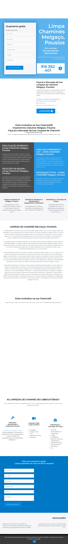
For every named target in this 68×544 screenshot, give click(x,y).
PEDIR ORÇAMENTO (14, 67)
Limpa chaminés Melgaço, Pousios (13, 430)
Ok (34, 541)
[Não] (66, 539)
